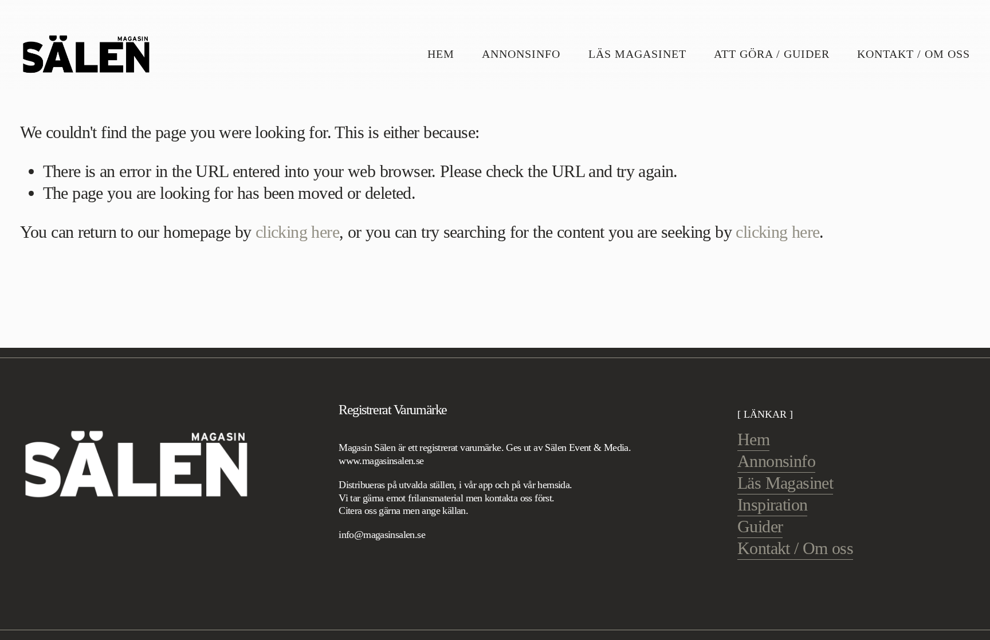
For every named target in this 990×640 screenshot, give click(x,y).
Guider (760, 526)
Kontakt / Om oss (913, 54)
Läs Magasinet (637, 54)
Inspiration (772, 505)
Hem (440, 54)
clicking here (297, 232)
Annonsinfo (521, 54)
